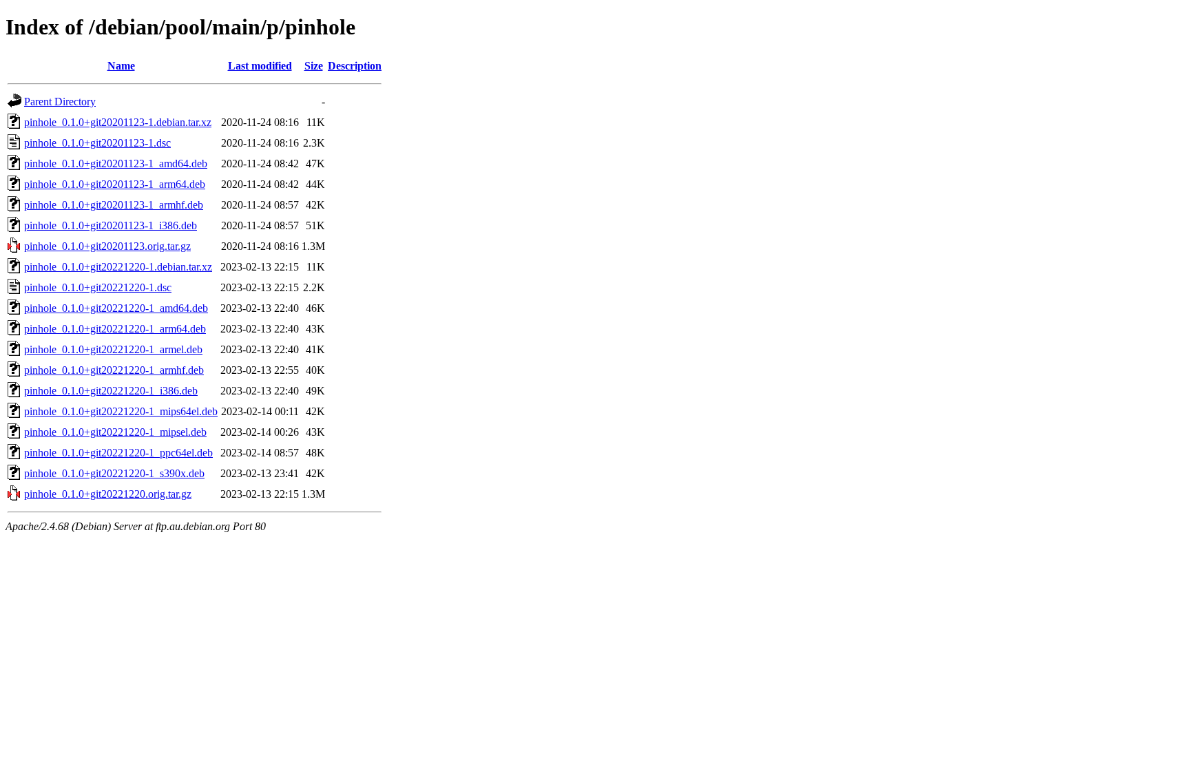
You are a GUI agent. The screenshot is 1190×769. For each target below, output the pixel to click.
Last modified (260, 66)
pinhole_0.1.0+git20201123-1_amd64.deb (115, 163)
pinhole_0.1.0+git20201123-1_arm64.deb (114, 184)
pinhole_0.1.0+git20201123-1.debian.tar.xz (117, 122)
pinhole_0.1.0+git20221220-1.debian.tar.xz (118, 267)
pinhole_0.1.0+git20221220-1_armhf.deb (114, 370)
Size (313, 66)
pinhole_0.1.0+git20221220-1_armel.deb (113, 349)
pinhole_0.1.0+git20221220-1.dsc (97, 287)
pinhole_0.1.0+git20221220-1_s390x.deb (114, 473)
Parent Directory (60, 101)
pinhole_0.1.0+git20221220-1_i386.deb (111, 391)
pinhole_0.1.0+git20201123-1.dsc (97, 143)
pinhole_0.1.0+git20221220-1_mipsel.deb (115, 432)
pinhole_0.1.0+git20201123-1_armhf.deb (113, 205)
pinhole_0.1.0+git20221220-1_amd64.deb (116, 308)
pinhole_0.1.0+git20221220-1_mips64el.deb (121, 411)
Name (121, 66)
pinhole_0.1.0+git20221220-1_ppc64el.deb (118, 453)
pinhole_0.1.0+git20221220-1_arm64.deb (115, 329)
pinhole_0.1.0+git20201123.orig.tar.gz (107, 246)
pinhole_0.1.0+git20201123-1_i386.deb (110, 225)
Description (355, 66)
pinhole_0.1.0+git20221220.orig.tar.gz (107, 494)
